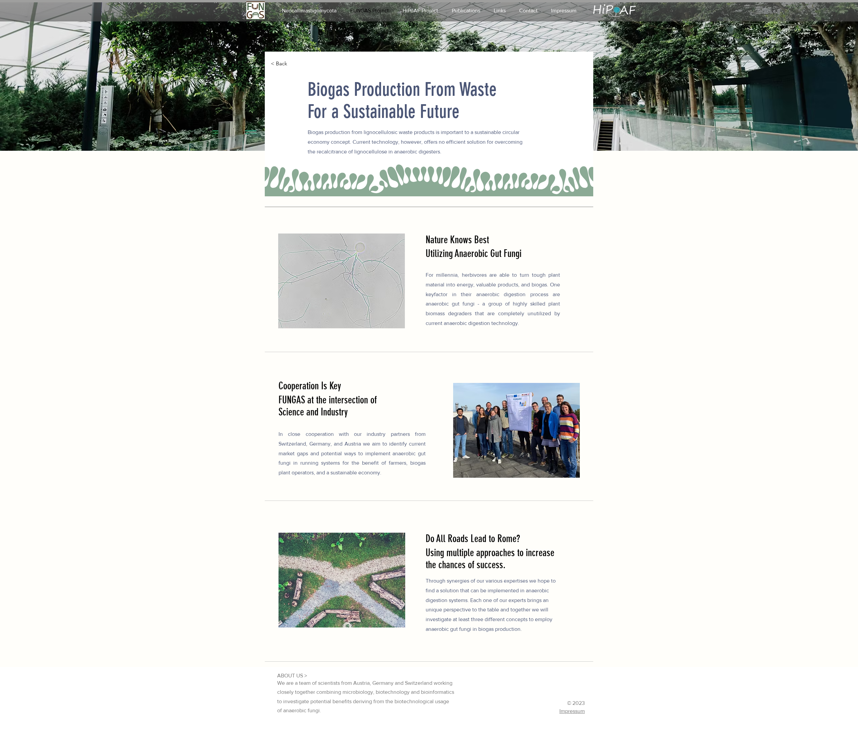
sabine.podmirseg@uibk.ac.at (509, 711)
